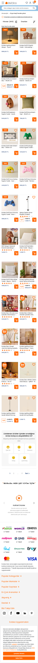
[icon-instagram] (4, 613)
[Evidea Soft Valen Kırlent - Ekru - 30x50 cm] (10, 136)
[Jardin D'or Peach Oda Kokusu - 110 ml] (10, 370)
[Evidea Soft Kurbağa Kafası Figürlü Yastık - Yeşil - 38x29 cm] (28, 136)
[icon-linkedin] (24, 613)
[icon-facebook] (11, 613)
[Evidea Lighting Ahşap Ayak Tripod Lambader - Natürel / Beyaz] (28, 270)
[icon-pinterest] (31, 613)
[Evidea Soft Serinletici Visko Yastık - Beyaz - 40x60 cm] (28, 236)
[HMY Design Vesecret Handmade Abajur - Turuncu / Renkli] (10, 236)
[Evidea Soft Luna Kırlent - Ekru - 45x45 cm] (10, 69)
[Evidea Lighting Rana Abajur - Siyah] (10, 36)
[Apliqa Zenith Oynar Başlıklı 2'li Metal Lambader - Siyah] (28, 203)
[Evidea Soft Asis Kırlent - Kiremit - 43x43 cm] (28, 69)
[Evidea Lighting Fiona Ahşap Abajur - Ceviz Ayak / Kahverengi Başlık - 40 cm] (28, 337)
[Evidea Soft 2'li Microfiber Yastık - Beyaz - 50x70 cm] (10, 270)
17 (22, 473)
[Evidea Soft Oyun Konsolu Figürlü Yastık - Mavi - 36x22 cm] (10, 203)
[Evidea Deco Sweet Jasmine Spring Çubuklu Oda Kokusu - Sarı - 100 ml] (10, 337)
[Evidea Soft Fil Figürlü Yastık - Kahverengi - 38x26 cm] (28, 36)
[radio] (8, 448)
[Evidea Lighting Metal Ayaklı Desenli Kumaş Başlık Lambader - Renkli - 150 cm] (10, 403)
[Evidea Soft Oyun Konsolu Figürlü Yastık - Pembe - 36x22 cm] (28, 169)
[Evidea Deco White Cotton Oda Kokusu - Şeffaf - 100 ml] (28, 370)
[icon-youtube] (18, 613)
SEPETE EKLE (16, 52)
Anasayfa (5, 13)
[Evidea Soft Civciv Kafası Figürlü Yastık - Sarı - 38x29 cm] (10, 169)
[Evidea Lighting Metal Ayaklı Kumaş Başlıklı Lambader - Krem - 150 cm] (28, 403)
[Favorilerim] (27, 3)
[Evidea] (10, 3)
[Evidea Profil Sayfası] (30, 3)
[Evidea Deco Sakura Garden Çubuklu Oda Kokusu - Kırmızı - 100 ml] (28, 303)
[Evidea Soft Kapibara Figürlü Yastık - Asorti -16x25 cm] (10, 103)
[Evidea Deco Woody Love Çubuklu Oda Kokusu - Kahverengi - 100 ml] (10, 303)
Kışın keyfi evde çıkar (8, 26)
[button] (34, 503)
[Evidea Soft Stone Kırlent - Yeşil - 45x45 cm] (28, 103)
